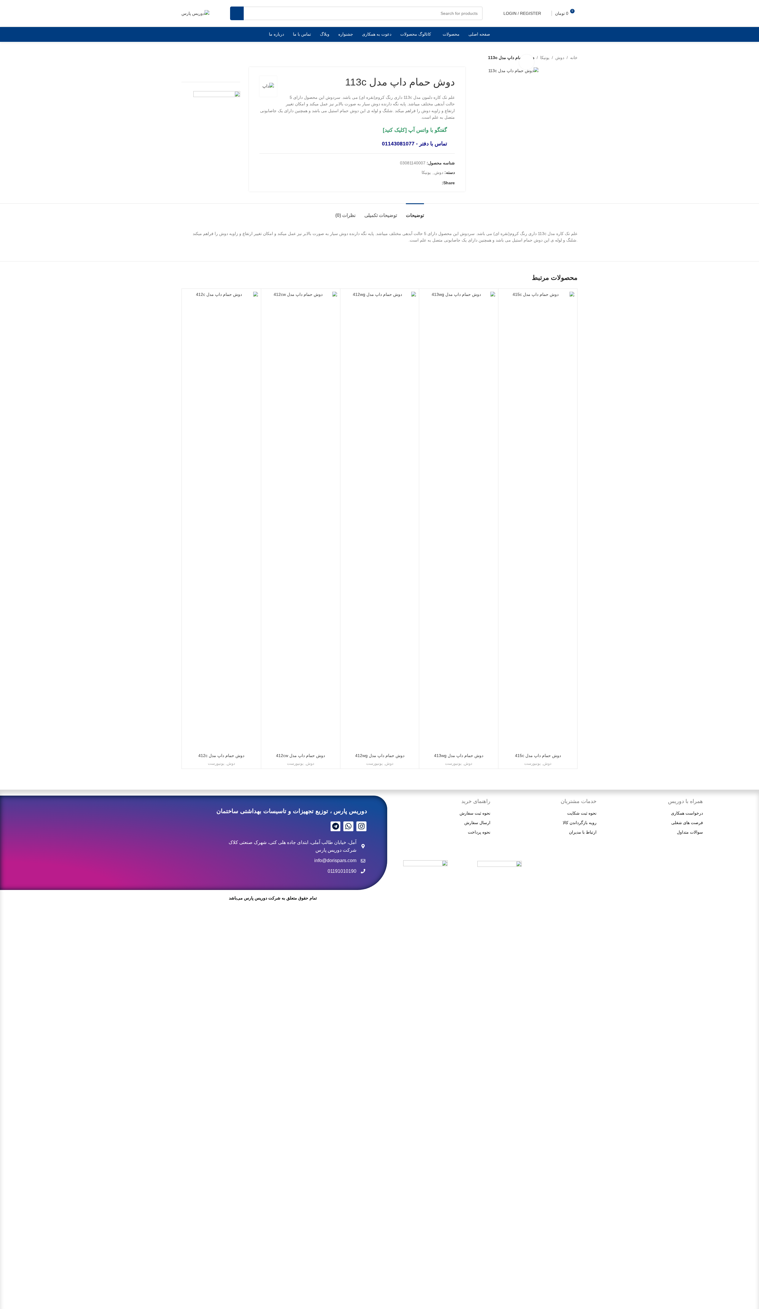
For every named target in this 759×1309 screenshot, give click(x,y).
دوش (559, 57)
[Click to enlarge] (526, 62)
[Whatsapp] (348, 826)
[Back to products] (192, 57)
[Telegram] (336, 826)
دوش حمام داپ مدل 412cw (300, 755)
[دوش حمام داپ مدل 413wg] (458, 514)
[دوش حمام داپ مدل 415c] (537, 514)
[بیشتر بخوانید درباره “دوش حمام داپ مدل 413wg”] (487, 743)
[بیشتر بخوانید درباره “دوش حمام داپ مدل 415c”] (566, 743)
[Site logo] (195, 13)
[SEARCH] (237, 13)
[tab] (415, 212)
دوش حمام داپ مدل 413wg (458, 755)
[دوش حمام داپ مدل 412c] (221, 514)
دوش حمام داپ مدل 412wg (379, 755)
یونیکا (544, 57)
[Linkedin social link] (431, 183)
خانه (574, 57)
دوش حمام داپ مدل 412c (221, 755)
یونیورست (532, 763)
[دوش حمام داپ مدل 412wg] (379, 514)
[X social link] (438, 183)
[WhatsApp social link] (424, 183)
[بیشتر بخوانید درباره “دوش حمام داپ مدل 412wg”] (408, 743)
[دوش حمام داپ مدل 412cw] (300, 514)
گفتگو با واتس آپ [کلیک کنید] (415, 130)
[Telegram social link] (416, 183)
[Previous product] (199, 57)
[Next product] (185, 57)
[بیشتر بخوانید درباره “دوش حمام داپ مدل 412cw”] (329, 743)
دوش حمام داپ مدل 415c (538, 755)
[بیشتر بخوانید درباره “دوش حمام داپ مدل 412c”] (250, 743)
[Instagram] (361, 826)
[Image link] (425, 1082)
